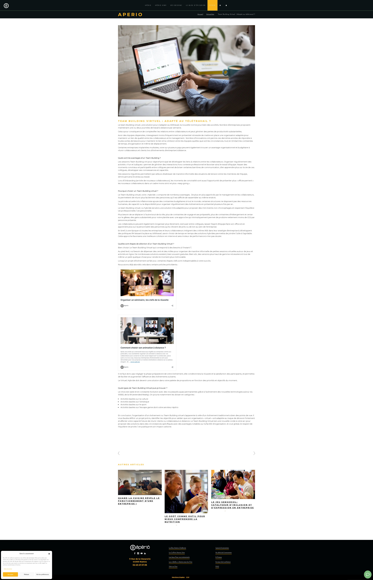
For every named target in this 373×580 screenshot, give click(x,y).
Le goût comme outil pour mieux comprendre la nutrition (185, 519)
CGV (187, 577)
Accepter (10, 574)
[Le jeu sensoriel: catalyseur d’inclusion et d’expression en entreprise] (233, 484)
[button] (49, 554)
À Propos (218, 557)
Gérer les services (8, 568)
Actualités (210, 14)
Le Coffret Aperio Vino (177, 552)
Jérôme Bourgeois (139, 507)
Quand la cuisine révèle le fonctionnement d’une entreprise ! (139, 501)
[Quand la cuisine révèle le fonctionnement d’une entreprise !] (140, 482)
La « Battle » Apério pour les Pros (180, 562)
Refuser (26, 574)
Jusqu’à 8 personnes (222, 548)
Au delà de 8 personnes (223, 552)
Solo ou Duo (173, 566)
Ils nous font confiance (223, 562)
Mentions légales (178, 577)
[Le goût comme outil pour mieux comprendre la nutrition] (186, 491)
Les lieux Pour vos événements (179, 557)
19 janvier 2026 (217, 511)
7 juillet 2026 (123, 507)
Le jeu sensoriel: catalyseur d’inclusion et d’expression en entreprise (232, 505)
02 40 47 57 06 (140, 565)
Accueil (200, 14)
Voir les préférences (42, 574)
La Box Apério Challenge (177, 548)
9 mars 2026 (170, 525)
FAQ (217, 566)
